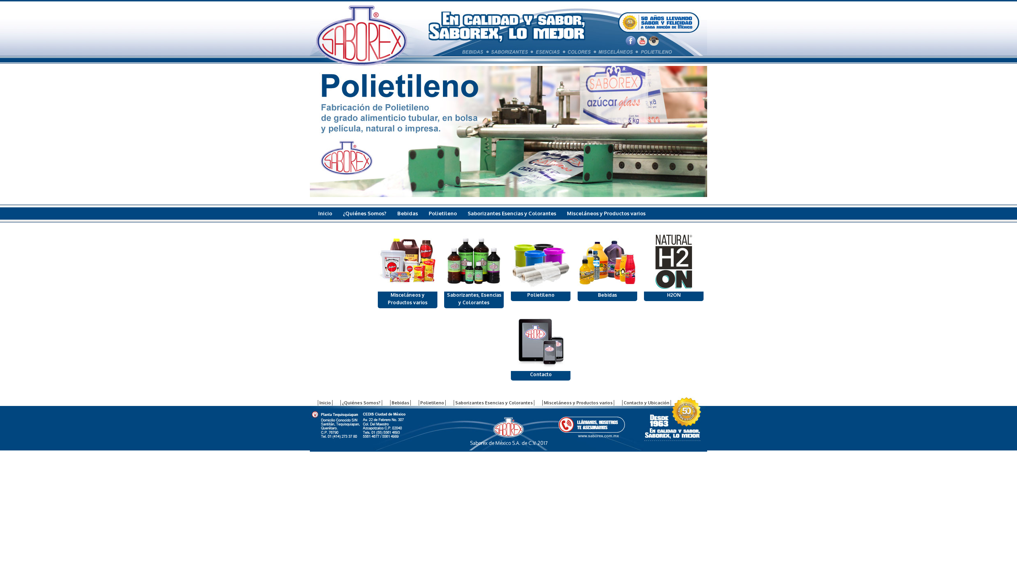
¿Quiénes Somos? (365, 213)
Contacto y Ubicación (345, 227)
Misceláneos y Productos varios (606, 213)
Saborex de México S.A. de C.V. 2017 (508, 443)
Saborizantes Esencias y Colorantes (512, 213)
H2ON (674, 295)
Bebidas (407, 213)
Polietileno (443, 213)
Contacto (541, 374)
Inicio (325, 213)
